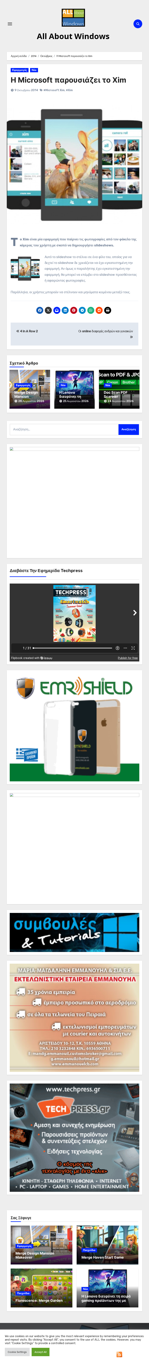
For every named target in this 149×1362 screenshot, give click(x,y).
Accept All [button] (41, 1352)
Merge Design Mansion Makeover (26, 396)
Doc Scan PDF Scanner (116, 394)
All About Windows (73, 36)
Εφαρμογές (19, 70)
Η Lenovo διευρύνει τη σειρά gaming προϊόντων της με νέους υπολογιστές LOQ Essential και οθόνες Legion (106, 1302)
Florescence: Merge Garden (39, 1300)
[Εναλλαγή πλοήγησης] (10, 24)
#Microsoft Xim (54, 90)
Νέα (34, 70)
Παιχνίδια (89, 1250)
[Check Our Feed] (119, 1354)
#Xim (69, 90)
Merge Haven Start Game (102, 1257)
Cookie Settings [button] (17, 1352)
